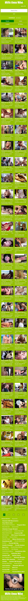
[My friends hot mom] (7, 177)
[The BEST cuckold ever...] (7, 451)
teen (16, 316)
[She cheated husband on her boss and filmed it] (21, 48)
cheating (16, 57)
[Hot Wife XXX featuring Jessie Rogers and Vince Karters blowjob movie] (21, 338)
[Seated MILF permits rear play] (21, 97)
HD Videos (20, 24)
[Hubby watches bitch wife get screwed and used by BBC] (7, 80)
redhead (8, 445)
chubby (21, 73)
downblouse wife (20, 551)
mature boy (4, 537)
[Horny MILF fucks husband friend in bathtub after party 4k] (21, 484)
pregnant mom (21, 525)
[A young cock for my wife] (7, 129)
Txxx (12, 184)
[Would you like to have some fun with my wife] (21, 161)
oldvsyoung (6, 187)
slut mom (4, 543)
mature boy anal (5, 526)
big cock (3, 40)
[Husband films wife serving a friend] (7, 242)
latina (23, 234)
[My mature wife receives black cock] (21, 209)
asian (2, 379)
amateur (2, 57)
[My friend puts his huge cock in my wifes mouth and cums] (7, 209)
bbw (19, 73)
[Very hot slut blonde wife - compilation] (21, 193)
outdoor (6, 74)
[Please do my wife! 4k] (7, 97)
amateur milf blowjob (15, 561)
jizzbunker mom (16, 553)
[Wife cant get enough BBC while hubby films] (7, 419)
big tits (6, 57)
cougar (11, 315)
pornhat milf (5, 569)
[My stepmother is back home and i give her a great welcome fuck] (21, 274)
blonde (16, 89)
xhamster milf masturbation (10, 521)
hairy (9, 218)
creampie (20, 57)
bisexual (16, 234)
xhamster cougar (6, 539)
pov (24, 58)
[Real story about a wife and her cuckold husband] (7, 226)
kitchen (21, 395)
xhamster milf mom (19, 557)
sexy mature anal (7, 523)
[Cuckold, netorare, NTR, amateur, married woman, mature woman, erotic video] (7, 371)
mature (16, 42)
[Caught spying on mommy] (21, 467)
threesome (24, 42)
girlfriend (10, 250)
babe (4, 153)
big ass (16, 105)
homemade (9, 58)
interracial (7, 42)
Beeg (26, 103)
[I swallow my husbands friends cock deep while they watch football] (21, 80)
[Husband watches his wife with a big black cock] (7, 435)
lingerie (8, 139)
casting (6, 40)
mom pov (15, 567)
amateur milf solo (18, 563)
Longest (7, 24)
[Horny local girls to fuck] (14, 582)
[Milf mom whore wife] (7, 338)
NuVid (12, 265)
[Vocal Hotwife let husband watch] (7, 290)
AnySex (25, 71)
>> (23, 514)
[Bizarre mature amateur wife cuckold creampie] (7, 258)
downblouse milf (7, 541)
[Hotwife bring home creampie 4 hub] (21, 355)
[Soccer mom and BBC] (7, 64)
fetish (2, 268)
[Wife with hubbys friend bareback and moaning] (7, 403)
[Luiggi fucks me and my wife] (21, 226)
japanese (9, 379)
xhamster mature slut (7, 563)
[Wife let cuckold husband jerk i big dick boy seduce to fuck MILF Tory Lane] (21, 32)
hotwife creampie (7, 545)
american (16, 137)
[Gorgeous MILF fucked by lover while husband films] (21, 113)
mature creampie (6, 571)
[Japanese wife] (7, 467)
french (6, 106)
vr (25, 300)
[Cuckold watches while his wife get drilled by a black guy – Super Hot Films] (21, 419)
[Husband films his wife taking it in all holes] (21, 242)
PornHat (25, 345)
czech (22, 315)
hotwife (4, 561)
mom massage (15, 549)
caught (16, 476)
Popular (7, 21)
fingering (16, 171)
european (3, 139)
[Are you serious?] (7, 306)
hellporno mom (21, 559)
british (6, 202)
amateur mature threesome (8, 524)
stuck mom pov (5, 549)
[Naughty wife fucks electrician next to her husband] (21, 403)
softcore (8, 364)
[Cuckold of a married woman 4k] (7, 145)
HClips (25, 184)
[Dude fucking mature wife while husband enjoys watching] (7, 322)
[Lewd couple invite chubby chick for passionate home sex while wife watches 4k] (21, 64)
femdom (9, 461)
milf (18, 42)
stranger (6, 122)
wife (9, 74)
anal (2, 153)
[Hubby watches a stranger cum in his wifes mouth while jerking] (7, 113)
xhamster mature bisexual (16, 547)
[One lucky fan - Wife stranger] (21, 371)
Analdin (12, 39)
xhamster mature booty (20, 541)
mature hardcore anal (7, 533)
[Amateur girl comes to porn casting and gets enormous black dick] (7, 32)
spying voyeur (16, 555)
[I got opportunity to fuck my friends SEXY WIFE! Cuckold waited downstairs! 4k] (21, 145)
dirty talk (6, 298)
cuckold (9, 40)
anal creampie (5, 535)
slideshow (3, 348)
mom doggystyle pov (6, 557)
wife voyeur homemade (18, 535)
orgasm (16, 187)
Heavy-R (11, 281)
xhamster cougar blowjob (10, 529)
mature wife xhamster (8, 559)
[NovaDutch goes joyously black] (21, 177)
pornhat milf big (13, 543)
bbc (2, 73)
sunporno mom (15, 526)
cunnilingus (24, 169)
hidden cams (3, 58)
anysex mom (15, 518)
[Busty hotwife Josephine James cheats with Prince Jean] (7, 355)
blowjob (19, 89)
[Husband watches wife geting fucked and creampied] (7, 500)
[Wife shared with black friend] (21, 322)
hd (25, 40)
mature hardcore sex (18, 539)
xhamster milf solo (18, 565)
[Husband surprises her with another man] (7, 387)
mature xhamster (6, 567)
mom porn (5, 547)
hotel (2, 493)
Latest (20, 21)
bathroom (20, 492)
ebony (19, 186)
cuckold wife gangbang (7, 551)
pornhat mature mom (18, 571)
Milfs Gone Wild (14, 2)
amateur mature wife (19, 530)
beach (2, 282)
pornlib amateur (20, 545)
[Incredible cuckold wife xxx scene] (21, 500)
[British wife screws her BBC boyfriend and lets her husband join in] (7, 193)
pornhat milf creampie (7, 530)
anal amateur (6, 565)
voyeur (21, 171)
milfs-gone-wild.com (14, 593)
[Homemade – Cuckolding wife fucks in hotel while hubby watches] (7, 484)
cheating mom (5, 553)
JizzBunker (11, 168)
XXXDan (25, 474)
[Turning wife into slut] (7, 161)
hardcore (3, 42)
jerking (2, 122)
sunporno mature (13, 537)
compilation (17, 202)
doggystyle (24, 121)
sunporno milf (18, 533)
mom (20, 42)
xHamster (25, 39)
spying (20, 477)
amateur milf (6, 555)
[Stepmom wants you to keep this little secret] (21, 290)
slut (11, 169)
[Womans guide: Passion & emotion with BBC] (21, 435)
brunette (2, 250)
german (23, 40)
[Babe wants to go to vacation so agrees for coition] (21, 306)
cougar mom (15, 569)
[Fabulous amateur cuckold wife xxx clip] (21, 451)
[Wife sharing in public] (7, 274)
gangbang (7, 169)
